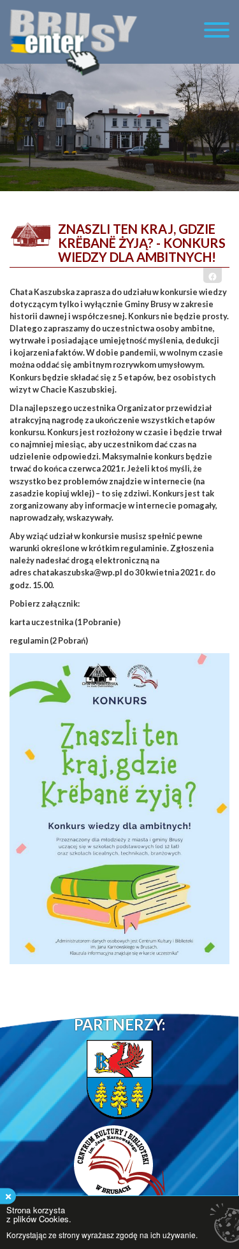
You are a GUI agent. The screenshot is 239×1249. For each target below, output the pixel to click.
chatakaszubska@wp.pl (77, 572)
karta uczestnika (42, 622)
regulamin (30, 640)
